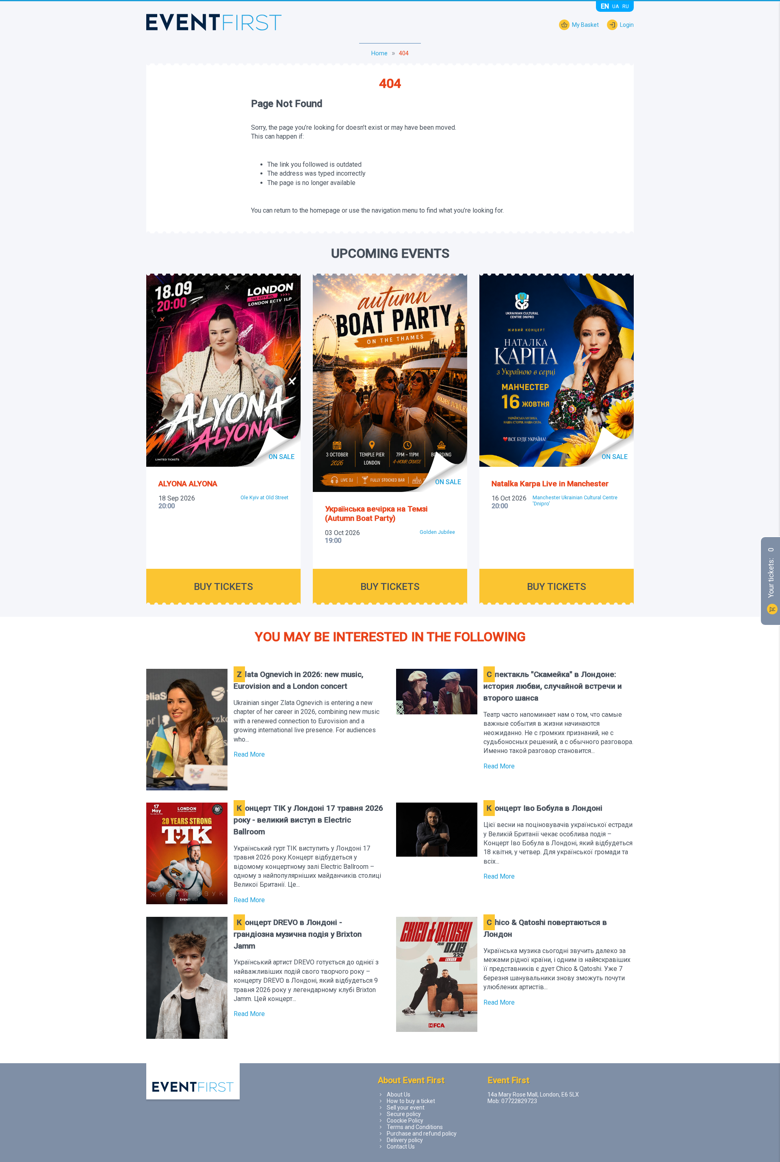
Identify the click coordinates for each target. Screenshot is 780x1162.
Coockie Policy (405, 1120)
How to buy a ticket (411, 1101)
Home (379, 53)
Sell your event (406, 1107)
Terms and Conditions (415, 1127)
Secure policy (404, 1114)
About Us (398, 1094)
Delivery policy (405, 1140)
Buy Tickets (223, 586)
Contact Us (401, 1146)
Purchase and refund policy (422, 1133)
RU (625, 6)
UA (615, 6)
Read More (249, 754)
